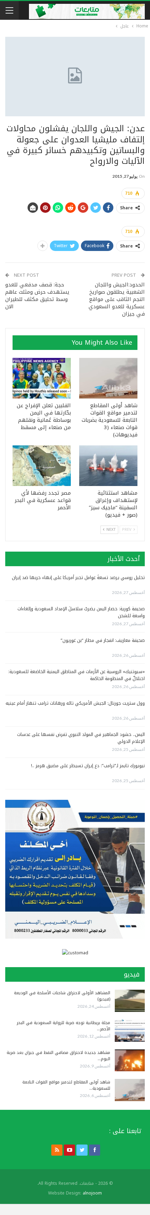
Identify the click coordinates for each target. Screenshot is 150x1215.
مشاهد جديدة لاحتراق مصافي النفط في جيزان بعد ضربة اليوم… (58, 1056)
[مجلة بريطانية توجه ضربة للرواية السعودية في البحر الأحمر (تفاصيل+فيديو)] (130, 1031)
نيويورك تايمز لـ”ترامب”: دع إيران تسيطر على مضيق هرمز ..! (88, 765)
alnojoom (92, 1193)
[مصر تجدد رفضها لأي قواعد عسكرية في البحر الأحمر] (42, 465)
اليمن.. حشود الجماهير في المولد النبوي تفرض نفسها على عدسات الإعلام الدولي (81, 738)
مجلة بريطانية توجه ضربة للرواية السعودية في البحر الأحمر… (63, 1026)
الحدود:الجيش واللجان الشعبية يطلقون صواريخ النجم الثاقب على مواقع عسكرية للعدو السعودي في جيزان (117, 299)
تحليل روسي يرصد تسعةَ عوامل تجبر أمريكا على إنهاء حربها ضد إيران (78, 577)
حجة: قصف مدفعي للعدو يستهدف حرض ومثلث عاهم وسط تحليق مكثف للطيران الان (37, 295)
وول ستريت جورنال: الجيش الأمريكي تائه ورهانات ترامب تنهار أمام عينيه (75, 703)
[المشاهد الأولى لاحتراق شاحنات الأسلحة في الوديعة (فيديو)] (130, 1001)
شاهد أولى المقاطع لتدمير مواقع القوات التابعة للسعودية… (66, 1085)
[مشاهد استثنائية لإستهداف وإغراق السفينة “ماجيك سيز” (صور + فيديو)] (108, 465)
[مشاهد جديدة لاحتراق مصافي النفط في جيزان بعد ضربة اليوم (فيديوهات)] (130, 1060)
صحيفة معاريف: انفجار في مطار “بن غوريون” (103, 640)
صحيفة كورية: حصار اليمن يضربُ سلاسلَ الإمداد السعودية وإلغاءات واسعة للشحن (81, 612)
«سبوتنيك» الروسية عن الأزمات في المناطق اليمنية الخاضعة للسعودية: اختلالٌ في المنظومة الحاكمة (76, 675)
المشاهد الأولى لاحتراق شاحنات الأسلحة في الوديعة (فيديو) (62, 996)
